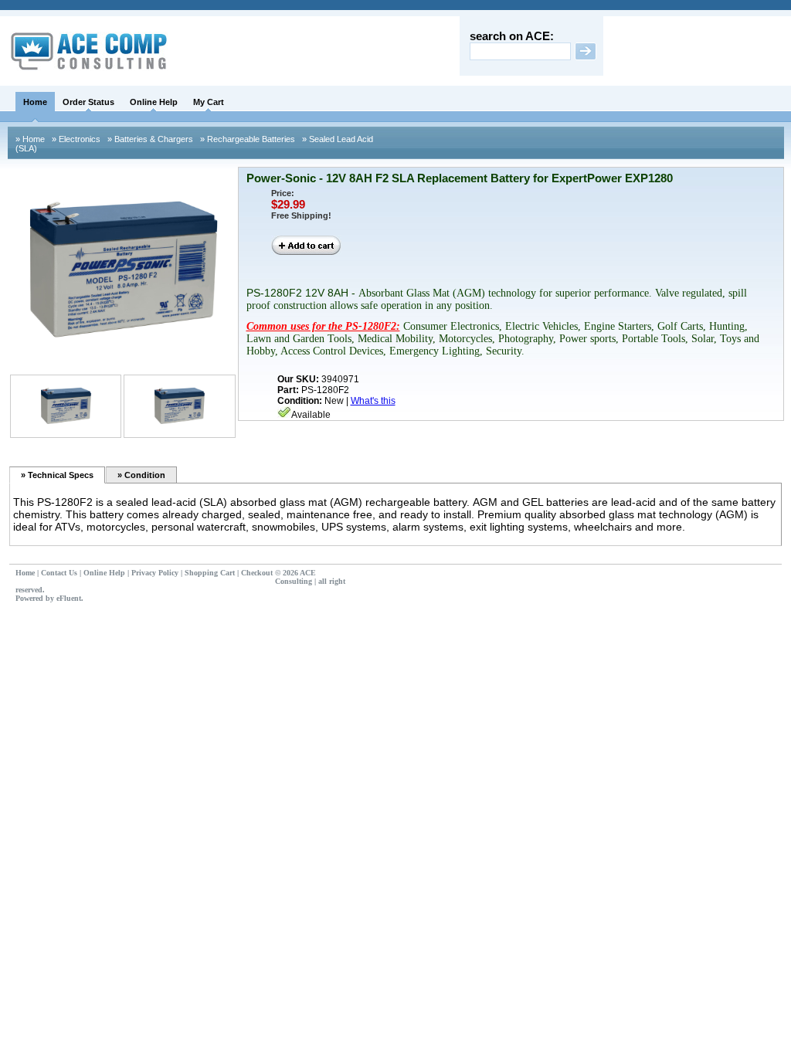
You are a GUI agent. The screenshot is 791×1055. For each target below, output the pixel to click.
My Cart (208, 102)
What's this (373, 400)
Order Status (88, 102)
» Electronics (74, 139)
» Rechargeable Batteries (246, 139)
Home (35, 102)
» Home (30, 139)
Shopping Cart (210, 572)
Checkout (257, 572)
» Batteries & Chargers (149, 139)
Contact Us (59, 572)
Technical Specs (57, 475)
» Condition (141, 475)
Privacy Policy (154, 572)
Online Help (154, 102)
